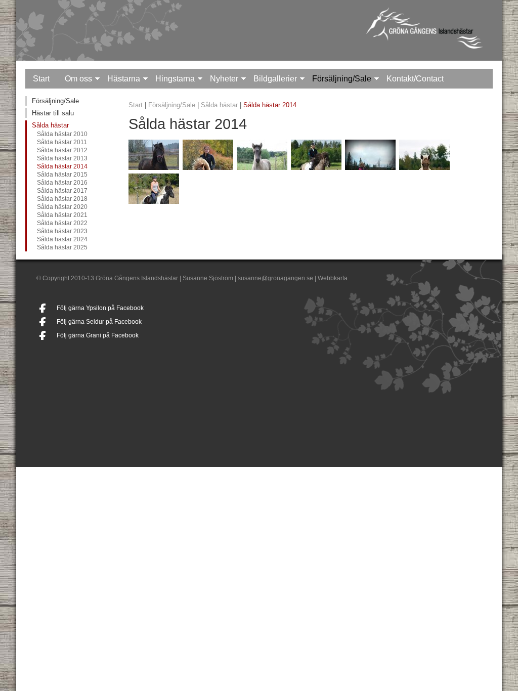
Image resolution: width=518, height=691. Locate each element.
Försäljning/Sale (341, 78)
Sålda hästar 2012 (62, 150)
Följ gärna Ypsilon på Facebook (100, 308)
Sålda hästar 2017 (62, 191)
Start (41, 78)
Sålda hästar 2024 (62, 239)
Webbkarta (333, 278)
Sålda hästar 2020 (62, 207)
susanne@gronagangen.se (275, 278)
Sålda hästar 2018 (62, 199)
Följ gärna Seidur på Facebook (99, 322)
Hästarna (123, 78)
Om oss (78, 78)
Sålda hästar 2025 (62, 247)
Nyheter (224, 78)
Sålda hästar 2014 (62, 166)
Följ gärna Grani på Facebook (98, 335)
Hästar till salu (53, 113)
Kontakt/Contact (415, 78)
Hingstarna (175, 78)
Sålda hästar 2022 (62, 223)
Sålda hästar (50, 125)
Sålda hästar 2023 (62, 231)
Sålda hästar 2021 (62, 215)
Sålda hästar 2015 (62, 174)
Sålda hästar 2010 (62, 134)
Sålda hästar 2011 (62, 142)
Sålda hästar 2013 (62, 158)
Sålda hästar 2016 (62, 183)
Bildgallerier (275, 78)
